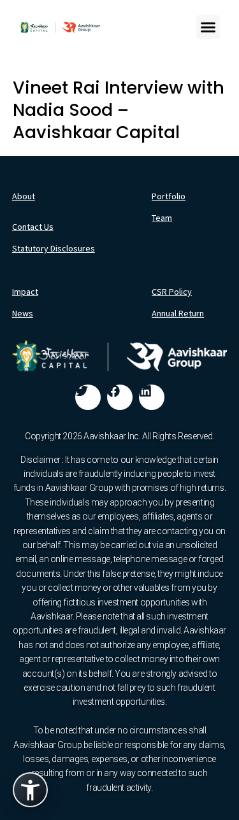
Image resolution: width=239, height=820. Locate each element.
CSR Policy (172, 291)
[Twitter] (88, 397)
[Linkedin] (151, 397)
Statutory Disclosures (53, 248)
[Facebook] (120, 397)
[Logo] (59, 27)
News (22, 313)
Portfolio (168, 196)
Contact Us (33, 226)
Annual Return (178, 313)
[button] (208, 27)
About (23, 196)
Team (162, 217)
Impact (25, 291)
